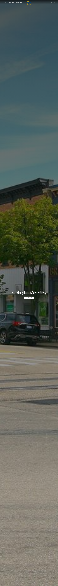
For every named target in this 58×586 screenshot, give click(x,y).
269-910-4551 (52, 2)
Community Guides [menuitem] (19, 2)
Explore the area (29, 297)
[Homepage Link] (29, 2)
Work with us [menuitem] (11, 2)
